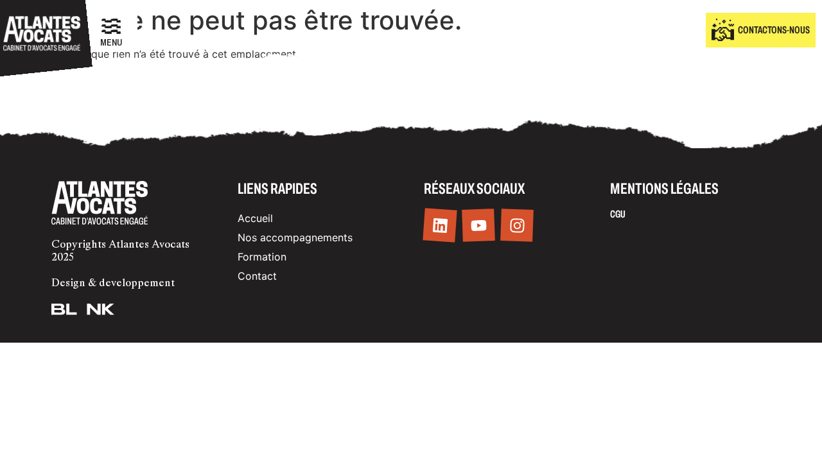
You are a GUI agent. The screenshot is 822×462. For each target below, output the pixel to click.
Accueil (255, 218)
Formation (262, 256)
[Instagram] (517, 226)
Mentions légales (664, 188)
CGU (617, 214)
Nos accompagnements (295, 237)
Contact (257, 276)
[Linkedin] (440, 226)
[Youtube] (478, 226)
